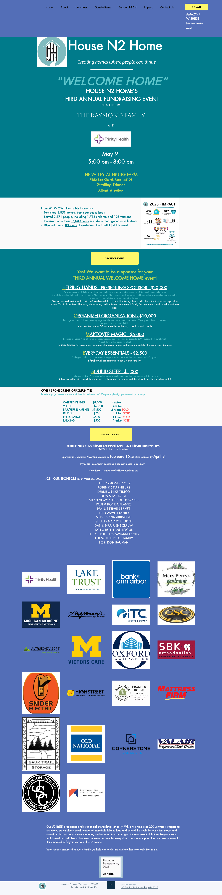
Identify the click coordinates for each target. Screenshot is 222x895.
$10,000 (147, 316)
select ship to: (191, 23)
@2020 (94, 883)
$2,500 (140, 353)
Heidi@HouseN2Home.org (124, 470)
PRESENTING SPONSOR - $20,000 (134, 287)
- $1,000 (130, 371)
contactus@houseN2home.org (74, 883)
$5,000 (137, 334)
